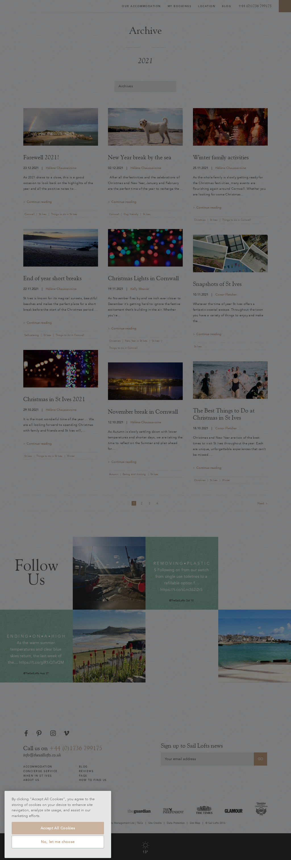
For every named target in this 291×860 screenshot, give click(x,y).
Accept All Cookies (58, 828)
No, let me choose (58, 842)
